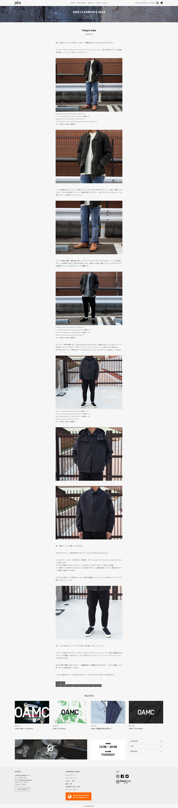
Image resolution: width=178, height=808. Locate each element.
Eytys (58, 685)
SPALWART (97, 685)
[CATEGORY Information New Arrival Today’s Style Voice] (146, 741)
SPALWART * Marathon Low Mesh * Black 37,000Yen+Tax (70, 335)
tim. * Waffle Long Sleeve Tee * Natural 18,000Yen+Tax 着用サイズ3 (73, 116)
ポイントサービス (71, 778)
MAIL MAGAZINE (141, 3)
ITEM (98, 3)
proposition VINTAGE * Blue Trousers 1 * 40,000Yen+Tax (70, 119)
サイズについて (70, 775)
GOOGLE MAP (21, 789)
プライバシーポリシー (72, 789)
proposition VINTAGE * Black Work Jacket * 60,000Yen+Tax (70, 114)
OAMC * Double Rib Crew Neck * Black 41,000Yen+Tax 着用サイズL (73, 414)
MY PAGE (151, 3)
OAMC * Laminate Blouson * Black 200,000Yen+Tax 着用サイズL (72, 411)
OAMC (76, 685)
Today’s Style (60, 683)
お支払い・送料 (70, 781)
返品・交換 (69, 784)
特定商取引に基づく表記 (73, 787)
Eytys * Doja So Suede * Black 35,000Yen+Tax (67, 419)
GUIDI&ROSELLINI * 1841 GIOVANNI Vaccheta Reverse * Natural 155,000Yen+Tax (76, 121)
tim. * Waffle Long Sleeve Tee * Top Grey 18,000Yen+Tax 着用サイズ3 (73, 330)
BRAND (90, 3)
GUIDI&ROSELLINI (67, 685)
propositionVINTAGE (86, 685)
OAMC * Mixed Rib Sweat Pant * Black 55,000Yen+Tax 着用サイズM (73, 332)
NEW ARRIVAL (81, 3)
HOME (73, 3)
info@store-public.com (25, 780)
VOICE (105, 3)
